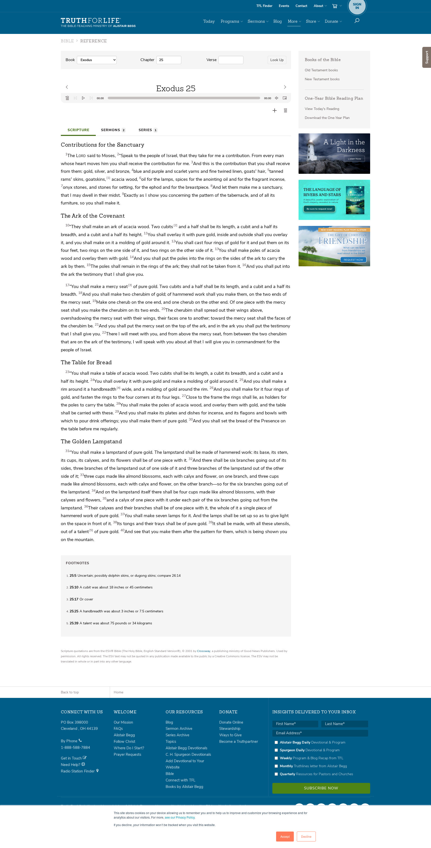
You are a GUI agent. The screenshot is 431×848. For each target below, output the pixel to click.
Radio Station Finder (78, 771)
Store (311, 21)
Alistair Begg (124, 735)
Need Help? (71, 764)
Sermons (256, 21)
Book (70, 60)
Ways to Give (230, 735)
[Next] (91, 97)
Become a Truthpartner (238, 741)
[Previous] (75, 97)
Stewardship (229, 728)
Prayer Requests (127, 754)
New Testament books (322, 79)
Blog (277, 21)
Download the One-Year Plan (327, 117)
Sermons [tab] (112, 130)
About (318, 6)
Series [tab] (147, 130)
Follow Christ (124, 741)
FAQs (118, 728)
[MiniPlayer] (284, 97)
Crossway (203, 651)
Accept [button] (285, 836)
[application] (176, 98)
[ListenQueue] (67, 97)
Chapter (147, 60)
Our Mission (123, 722)
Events (284, 6)
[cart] (336, 6)
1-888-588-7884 (75, 747)
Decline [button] (306, 836)
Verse (211, 60)
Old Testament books (321, 70)
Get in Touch (72, 758)
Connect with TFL (180, 780)
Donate (331, 21)
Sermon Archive (179, 728)
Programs (230, 21)
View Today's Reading (322, 108)
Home (118, 692)
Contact (301, 6)
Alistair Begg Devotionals (186, 748)
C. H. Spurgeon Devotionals (188, 754)
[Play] (83, 97)
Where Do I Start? (129, 748)
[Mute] (276, 97)
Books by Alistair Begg (184, 786)
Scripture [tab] (78, 130)
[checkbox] (320, 758)
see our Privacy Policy (180, 817)
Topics (171, 741)
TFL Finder (264, 6)
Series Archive (177, 735)
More (293, 21)
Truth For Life (98, 22)
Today (209, 21)
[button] (285, 110)
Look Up (277, 60)
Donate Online (231, 722)
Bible (170, 773)
